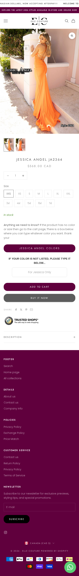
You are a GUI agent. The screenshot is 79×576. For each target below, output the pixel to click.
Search (8, 366)
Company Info (13, 408)
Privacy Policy (12, 427)
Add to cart (39, 287)
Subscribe (16, 519)
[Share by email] (31, 309)
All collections (12, 378)
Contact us (11, 402)
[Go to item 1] (9, 145)
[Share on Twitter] (21, 309)
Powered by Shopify (54, 550)
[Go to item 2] (20, 145)
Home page (11, 372)
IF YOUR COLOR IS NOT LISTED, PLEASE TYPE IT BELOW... (40, 260)
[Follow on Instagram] (5, 532)
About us (9, 396)
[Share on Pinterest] (26, 309)
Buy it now (39, 298)
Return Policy (12, 463)
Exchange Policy (14, 433)
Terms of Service (14, 475)
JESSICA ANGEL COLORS (39, 248)
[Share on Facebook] (16, 309)
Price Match (11, 439)
